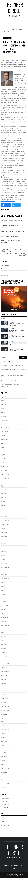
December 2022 (5, 567)
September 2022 (5, 578)
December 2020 (5, 660)
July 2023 (3, 540)
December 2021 (5, 613)
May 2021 (3, 640)
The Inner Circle (14, 7)
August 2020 (4, 675)
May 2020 (3, 687)
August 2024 (4, 489)
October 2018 (4, 733)
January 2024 (4, 517)
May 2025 (3, 455)
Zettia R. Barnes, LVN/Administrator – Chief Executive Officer (13, 226)
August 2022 (4, 582)
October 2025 (4, 435)
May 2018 (3, 737)
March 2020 (3, 695)
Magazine (16, 865)
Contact (13, 868)
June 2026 (3, 404)
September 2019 (5, 718)
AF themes (18, 875)
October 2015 (4, 760)
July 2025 (3, 447)
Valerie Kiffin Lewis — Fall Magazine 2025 (17, 343)
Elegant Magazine (10, 875)
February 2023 (4, 559)
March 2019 (3, 725)
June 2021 (3, 637)
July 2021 (3, 633)
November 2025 (5, 431)
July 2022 (3, 586)
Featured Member (7, 38)
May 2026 (3, 408)
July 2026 (3, 400)
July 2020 (3, 679)
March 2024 (3, 509)
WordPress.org (4, 829)
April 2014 (3, 776)
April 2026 (3, 412)
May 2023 (3, 547)
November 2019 (5, 710)
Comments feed (5, 825)
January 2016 (4, 756)
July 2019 (3, 722)
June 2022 (3, 590)
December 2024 (5, 474)
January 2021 (4, 656)
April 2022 (3, 598)
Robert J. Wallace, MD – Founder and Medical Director (13, 231)
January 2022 (4, 609)
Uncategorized (4, 275)
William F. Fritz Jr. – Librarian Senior (9, 236)
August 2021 (4, 629)
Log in (2, 817)
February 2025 (4, 466)
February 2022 (4, 606)
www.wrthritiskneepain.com (8, 201)
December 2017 (5, 741)
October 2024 (4, 482)
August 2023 (4, 536)
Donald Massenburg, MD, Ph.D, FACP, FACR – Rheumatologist (11, 241)
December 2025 (5, 428)
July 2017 (3, 745)
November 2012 (5, 784)
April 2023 (3, 551)
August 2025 (4, 443)
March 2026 (3, 416)
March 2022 (3, 602)
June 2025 (3, 451)
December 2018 (5, 729)
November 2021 (5, 617)
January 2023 (4, 563)
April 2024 (3, 505)
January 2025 (4, 470)
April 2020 (3, 691)
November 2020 (5, 664)
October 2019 (4, 714)
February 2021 (4, 652)
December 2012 (5, 780)
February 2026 (4, 420)
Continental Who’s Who (17, 62)
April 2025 (3, 459)
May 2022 (3, 594)
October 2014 (4, 772)
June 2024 (3, 497)
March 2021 (3, 648)
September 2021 (5, 625)
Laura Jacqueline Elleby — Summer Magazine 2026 (17, 324)
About (21, 865)
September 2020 (5, 671)
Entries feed (4, 821)
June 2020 (3, 683)
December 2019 (5, 706)
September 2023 (5, 532)
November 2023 (5, 524)
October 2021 (4, 621)
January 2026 (4, 424)
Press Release (4, 269)
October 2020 (4, 667)
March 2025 (3, 462)
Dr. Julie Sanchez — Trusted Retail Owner (13, 254)
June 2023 (3, 544)
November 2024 (5, 478)
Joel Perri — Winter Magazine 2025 (17, 337)
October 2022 (4, 575)
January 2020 (4, 702)
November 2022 (5, 571)
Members (10, 865)
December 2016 (5, 749)
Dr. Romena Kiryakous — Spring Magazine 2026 (16, 331)
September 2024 (5, 486)
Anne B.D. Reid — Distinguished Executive (14, 250)
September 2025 (5, 439)
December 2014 (5, 768)
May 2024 (3, 501)
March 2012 (3, 787)
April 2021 (3, 644)
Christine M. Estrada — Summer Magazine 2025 (16, 350)
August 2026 (4, 397)
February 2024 (4, 513)
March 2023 (3, 555)
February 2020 (4, 698)
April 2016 (3, 753)
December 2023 (5, 520)
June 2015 (3, 764)
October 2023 (4, 528)
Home (5, 865)
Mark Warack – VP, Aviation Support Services (11, 221)
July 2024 (3, 493)
